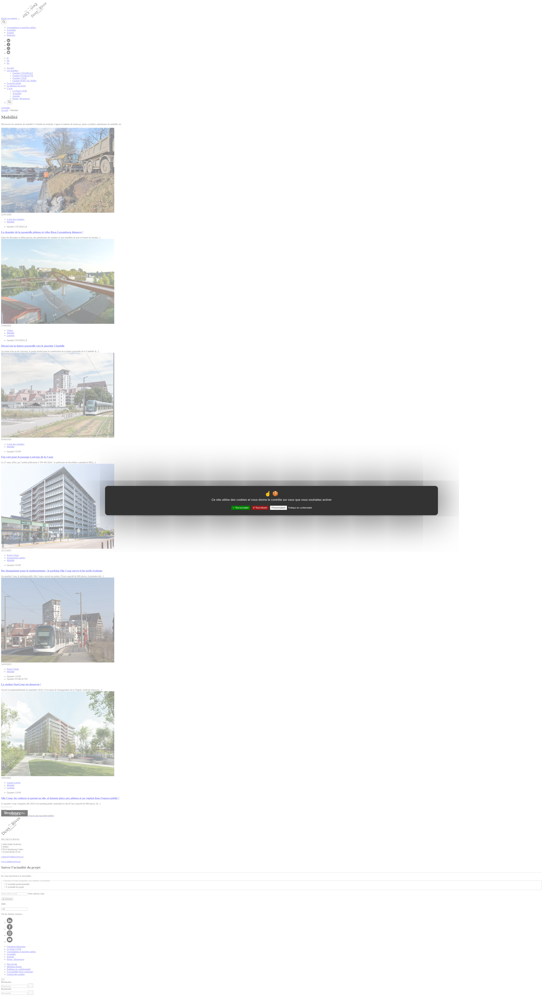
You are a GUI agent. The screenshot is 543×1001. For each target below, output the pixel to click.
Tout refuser (261, 508)
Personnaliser (278, 508)
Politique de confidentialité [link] (300, 508)
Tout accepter (242, 508)
